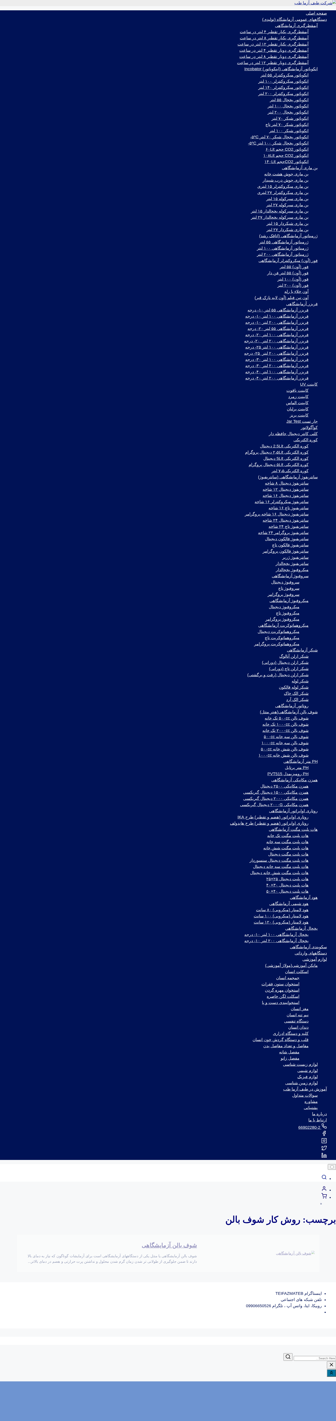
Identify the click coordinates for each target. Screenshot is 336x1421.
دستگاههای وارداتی (311, 953)
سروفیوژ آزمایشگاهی (290, 576)
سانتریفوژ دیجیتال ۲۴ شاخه (286, 520)
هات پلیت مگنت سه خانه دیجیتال (281, 866)
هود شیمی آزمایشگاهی (289, 903)
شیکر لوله (300, 681)
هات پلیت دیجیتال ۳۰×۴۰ (287, 885)
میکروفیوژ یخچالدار (292, 569)
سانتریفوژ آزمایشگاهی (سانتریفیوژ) (288, 477)
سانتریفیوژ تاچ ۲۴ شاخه (289, 526)
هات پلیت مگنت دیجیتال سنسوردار (279, 860)
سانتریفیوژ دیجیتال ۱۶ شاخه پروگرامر (277, 514)
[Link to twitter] (324, 1149)
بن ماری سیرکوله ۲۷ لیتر (287, 205)
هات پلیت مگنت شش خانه (286, 848)
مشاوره (311, 1101)
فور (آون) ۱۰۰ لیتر (293, 279)
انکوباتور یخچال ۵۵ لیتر (289, 100)
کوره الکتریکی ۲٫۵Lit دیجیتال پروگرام (277, 452)
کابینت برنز (299, 415)
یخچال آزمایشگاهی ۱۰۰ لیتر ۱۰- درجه (276, 934)
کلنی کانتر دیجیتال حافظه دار (293, 433)
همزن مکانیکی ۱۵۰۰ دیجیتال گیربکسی (276, 792)
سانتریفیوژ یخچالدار (292, 563)
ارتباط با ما (317, 1120)
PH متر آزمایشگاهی (300, 761)
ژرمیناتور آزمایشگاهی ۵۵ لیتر (284, 242)
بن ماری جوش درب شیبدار (286, 180)
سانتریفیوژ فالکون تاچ (290, 545)
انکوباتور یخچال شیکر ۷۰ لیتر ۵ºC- (279, 137)
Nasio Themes (275, 1418)
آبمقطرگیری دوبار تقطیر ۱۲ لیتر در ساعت (273, 62)
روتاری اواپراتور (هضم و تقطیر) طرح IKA (273, 817)
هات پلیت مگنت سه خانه (287, 842)
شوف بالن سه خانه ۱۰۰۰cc (285, 743)
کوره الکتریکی (305, 440)
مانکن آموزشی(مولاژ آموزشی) (291, 965)
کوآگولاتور (309, 427)
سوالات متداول (305, 1095)
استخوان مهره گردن (282, 990)
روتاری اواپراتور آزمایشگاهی (293, 811)
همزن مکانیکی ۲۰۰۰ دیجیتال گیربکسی (276, 798)
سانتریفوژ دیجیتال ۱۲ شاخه (286, 489)
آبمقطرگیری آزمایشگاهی (296, 25)
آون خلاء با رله (296, 291)
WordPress (326, 1418)
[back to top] (331, 1373)
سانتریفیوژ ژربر (295, 557)
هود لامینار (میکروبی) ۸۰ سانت (282, 910)
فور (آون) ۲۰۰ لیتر (293, 285)
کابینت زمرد (298, 396)
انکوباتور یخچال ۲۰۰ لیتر (288, 112)
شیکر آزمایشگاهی (302, 650)
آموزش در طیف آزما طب (305, 1089)
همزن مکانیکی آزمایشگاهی (294, 780)
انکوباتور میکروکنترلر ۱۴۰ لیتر (283, 87)
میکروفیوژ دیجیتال (284, 607)
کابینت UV (309, 384)
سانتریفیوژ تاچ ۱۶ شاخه (289, 508)
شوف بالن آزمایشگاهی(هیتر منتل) (289, 712)
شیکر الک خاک (296, 693)
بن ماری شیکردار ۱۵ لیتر (288, 223)
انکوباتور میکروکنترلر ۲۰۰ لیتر (283, 93)
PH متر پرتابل (297, 767)
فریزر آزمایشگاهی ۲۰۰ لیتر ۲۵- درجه (276, 353)
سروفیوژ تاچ (288, 588)
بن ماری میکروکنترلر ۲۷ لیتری (283, 192)
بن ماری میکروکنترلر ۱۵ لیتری (283, 186)
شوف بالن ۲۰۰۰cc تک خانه (285, 730)
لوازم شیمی (307, 1070)
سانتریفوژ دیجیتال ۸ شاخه (287, 483)
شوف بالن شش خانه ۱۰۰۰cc (284, 755)
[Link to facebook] (324, 1134)
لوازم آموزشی (314, 959)
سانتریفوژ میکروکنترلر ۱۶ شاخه (282, 501)
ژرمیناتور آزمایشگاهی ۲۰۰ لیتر (283, 254)
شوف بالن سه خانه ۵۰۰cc (286, 736)
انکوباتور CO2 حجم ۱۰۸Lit (286, 155)
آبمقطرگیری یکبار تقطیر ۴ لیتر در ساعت (274, 32)
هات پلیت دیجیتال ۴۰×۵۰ (287, 891)
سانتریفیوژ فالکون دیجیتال (287, 539)
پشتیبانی (311, 1107)
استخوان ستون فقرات (280, 984)
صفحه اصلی (316, 13)
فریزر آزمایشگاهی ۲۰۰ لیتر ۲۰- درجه (276, 341)
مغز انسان (300, 1008)
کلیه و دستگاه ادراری (291, 1033)
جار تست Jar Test (302, 421)
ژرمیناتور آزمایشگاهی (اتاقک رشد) (288, 236)
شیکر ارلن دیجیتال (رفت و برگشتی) (278, 675)
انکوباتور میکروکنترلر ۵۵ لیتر (285, 75)
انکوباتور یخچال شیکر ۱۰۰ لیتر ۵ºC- (278, 143)
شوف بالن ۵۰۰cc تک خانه (287, 718)
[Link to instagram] (324, 1142)
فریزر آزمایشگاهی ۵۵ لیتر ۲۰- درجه (278, 328)
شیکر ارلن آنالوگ (294, 656)
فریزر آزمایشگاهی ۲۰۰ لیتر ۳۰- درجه (277, 365)
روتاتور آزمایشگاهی (292, 706)
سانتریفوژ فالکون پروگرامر (286, 551)
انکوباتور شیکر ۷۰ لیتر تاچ (287, 124)
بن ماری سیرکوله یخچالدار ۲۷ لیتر (280, 217)
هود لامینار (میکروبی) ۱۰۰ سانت (281, 916)
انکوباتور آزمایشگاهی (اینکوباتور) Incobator (281, 69)
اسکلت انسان (297, 971)
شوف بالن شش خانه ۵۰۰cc (285, 749)
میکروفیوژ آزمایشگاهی (289, 600)
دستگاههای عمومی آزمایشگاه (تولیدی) (294, 19)
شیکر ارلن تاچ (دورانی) (289, 668)
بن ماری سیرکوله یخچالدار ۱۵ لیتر (280, 211)
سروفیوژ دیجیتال (285, 582)
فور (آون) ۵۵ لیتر (294, 267)
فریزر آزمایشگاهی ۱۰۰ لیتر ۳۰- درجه (277, 359)
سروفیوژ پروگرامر (283, 594)
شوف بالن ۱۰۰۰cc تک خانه (285, 724)
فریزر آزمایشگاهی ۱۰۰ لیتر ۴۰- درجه (277, 372)
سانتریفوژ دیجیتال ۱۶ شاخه (286, 495)
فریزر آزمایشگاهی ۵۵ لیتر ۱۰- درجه (278, 310)
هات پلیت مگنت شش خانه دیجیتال (279, 872)
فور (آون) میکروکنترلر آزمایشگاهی (288, 260)
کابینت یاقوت (297, 390)
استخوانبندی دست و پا (280, 1002)
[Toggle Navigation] (332, 1167)
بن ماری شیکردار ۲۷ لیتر (288, 229)
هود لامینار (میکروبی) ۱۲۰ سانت (281, 922)
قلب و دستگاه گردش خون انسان (281, 1039)
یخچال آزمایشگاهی (301, 928)
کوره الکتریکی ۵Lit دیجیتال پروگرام (279, 464)
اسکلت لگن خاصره (283, 996)
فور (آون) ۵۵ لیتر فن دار (288, 273)
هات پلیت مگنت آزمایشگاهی (293, 829)
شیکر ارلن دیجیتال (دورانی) (285, 662)
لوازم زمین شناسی (301, 1083)
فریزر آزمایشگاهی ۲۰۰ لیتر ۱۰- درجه (277, 322)
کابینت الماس (297, 403)
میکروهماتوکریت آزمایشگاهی (283, 625)
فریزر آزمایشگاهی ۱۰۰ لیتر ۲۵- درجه (277, 347)
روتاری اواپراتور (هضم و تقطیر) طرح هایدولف (269, 823)
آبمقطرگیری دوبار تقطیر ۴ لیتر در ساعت (274, 50)
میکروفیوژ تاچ (287, 613)
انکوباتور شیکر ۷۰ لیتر (290, 118)
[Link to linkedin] (324, 1156)
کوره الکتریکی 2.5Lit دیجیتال (284, 446)
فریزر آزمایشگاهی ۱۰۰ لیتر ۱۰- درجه (277, 316)
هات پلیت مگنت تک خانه (288, 835)
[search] (324, 1178)
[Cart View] (324, 1197)
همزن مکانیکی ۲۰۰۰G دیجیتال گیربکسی (274, 804)
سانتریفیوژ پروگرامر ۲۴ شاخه (283, 532)
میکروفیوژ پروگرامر (282, 619)
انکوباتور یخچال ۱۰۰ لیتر (288, 106)
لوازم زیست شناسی (300, 1064)
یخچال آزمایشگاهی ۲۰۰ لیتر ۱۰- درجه (276, 940)
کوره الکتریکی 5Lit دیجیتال (286, 458)
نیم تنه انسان (298, 1015)
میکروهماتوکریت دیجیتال (278, 631)
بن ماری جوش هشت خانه (286, 174)
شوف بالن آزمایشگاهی (169, 1245)
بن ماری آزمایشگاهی (300, 168)
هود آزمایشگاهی (304, 897)
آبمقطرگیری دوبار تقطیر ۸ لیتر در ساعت (274, 56)
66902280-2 (309, 1127)
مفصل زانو (290, 1058)
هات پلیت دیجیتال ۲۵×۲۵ (287, 879)
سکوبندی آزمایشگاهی (308, 947)
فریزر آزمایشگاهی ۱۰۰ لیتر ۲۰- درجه (277, 335)
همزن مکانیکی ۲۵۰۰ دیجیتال (284, 786)
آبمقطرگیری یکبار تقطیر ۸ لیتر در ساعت (274, 38)
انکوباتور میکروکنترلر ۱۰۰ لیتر (283, 81)
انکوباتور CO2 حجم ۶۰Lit (287, 149)
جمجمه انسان (287, 978)
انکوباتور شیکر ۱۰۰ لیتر (289, 130)
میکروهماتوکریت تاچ (282, 637)
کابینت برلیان (298, 409)
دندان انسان (298, 1027)
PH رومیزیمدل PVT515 (288, 774)
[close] (331, 1365)
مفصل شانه (289, 1052)
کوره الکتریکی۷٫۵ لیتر (290, 471)
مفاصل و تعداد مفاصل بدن (286, 1046)
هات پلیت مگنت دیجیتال (288, 854)
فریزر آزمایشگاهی (302, 304)
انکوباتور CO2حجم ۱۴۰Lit (286, 161)
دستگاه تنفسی (296, 1021)
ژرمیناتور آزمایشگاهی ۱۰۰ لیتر (283, 248)
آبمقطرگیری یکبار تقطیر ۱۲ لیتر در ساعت (273, 44)
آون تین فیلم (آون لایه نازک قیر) (282, 297)
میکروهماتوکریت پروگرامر (276, 644)
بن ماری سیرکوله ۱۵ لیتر (287, 198)
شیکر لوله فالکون (294, 687)
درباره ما (319, 1114)
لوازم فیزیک (307, 1077)
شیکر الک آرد (297, 699)
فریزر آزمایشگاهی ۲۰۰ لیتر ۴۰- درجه (277, 378)
